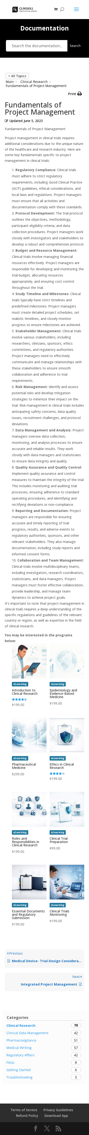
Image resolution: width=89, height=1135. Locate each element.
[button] (75, 94)
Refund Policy (27, 1115)
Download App (56, 1115)
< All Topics (17, 76)
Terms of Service (24, 1110)
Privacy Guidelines (58, 1110)
